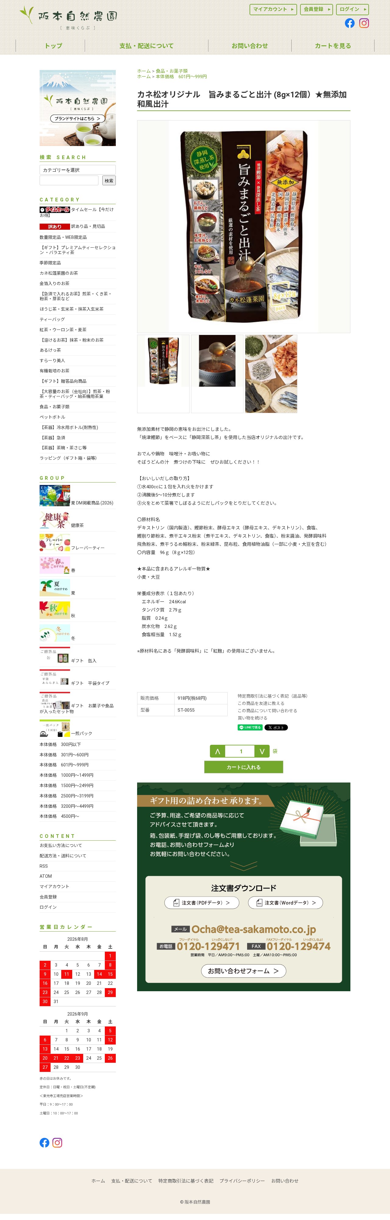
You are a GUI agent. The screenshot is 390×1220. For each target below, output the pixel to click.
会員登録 (313, 9)
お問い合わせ (285, 1181)
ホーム (144, 71)
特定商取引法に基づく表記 (185, 1181)
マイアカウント (270, 9)
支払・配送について (131, 1181)
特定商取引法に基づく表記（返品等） (274, 696)
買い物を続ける (253, 718)
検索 (109, 180)
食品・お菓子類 (172, 71)
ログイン (349, 9)
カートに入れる (244, 766)
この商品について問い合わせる (267, 710)
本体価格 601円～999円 (181, 76)
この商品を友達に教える (261, 703)
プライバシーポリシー (242, 1181)
